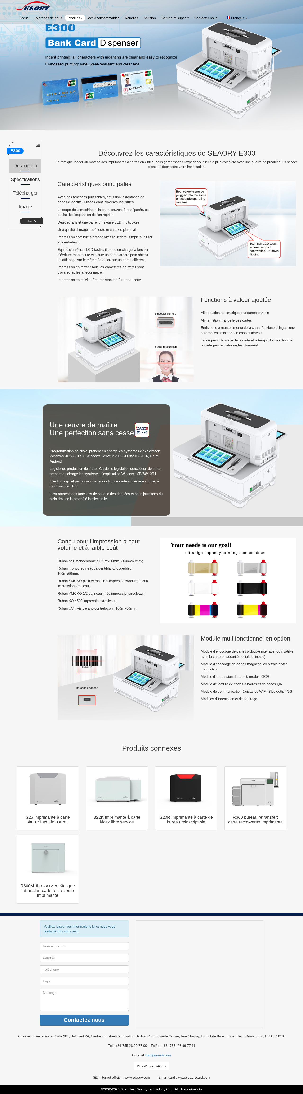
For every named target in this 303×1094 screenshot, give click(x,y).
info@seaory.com (158, 1055)
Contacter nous (205, 18)
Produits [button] (74, 18)
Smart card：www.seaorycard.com (184, 1077)
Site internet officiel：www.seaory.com (121, 1077)
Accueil (24, 18)
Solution (150, 18)
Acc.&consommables (103, 18)
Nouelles (131, 18)
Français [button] (237, 18)
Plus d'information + (151, 1066)
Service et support (175, 18)
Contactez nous (84, 1020)
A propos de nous (49, 18)
